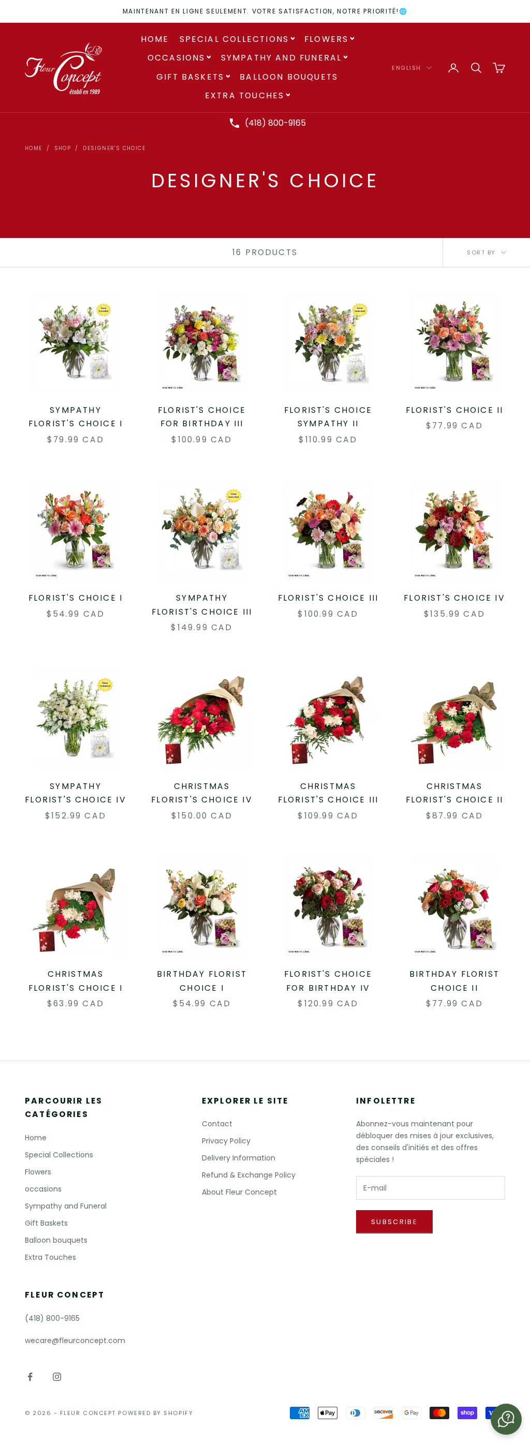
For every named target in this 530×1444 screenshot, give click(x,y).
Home (155, 39)
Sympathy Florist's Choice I (75, 417)
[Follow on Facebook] (30, 1377)
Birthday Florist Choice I (202, 981)
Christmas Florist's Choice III (328, 793)
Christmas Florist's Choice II (455, 793)
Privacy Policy (226, 1141)
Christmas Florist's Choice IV (202, 793)
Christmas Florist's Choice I (75, 981)
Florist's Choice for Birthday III (202, 417)
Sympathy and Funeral (281, 57)
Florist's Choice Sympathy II (328, 417)
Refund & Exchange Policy (249, 1175)
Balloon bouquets (289, 76)
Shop (62, 148)
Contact (217, 1124)
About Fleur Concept (239, 1192)
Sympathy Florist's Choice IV (75, 793)
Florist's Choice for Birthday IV (328, 981)
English (406, 68)
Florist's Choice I (75, 597)
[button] (506, 1419)
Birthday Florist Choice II (454, 981)
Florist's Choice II (455, 410)
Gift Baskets (190, 76)
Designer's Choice (114, 148)
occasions (176, 57)
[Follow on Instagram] (57, 1377)
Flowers (326, 39)
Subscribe (394, 1222)
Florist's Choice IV (454, 597)
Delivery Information (238, 1158)
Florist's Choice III (328, 597)
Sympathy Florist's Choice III (202, 604)
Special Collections (234, 39)
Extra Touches (244, 95)
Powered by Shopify (155, 1413)
